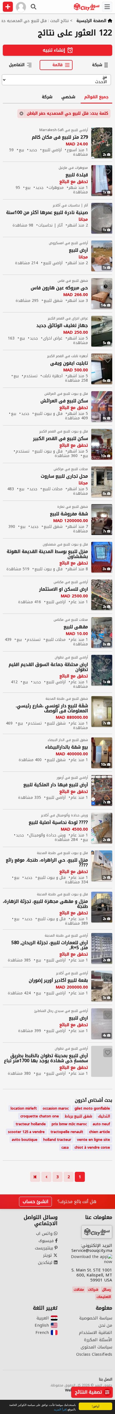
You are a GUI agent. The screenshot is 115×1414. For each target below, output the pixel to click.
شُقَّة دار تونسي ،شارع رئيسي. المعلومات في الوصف (52, 708)
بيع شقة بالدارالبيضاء (66, 747)
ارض (78, 1018)
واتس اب (45, 1233)
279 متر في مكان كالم (60, 137)
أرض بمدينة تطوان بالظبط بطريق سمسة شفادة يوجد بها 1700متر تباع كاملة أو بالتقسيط (46, 1058)
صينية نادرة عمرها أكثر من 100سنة (47, 212)
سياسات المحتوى (96, 1347)
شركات (93, 1289)
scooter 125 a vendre (26, 1132)
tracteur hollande (31, 1124)
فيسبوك (47, 1240)
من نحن (105, 1325)
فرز (105, 77)
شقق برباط (78, 1116)
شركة (47, 97)
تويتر (48, 1255)
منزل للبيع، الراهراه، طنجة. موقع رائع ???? (47, 863)
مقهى (76, 627)
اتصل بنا (105, 1379)
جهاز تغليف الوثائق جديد (62, 325)
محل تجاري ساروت (64, 476)
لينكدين (46, 1262)
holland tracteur (57, 1139)
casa (65, 1147)
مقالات (79, 1289)
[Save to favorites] (107, 134)
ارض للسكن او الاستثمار (63, 589)
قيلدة (77, 175)
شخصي (68, 97)
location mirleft (24, 1108)
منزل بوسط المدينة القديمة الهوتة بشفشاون (47, 554)
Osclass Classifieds (94, 1354)
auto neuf (101, 1124)
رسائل (106, 1289)
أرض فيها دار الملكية (55, 785)
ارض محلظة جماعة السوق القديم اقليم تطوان (48, 667)
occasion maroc (56, 1108)
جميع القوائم (96, 97)
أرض (78, 250)
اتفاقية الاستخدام (95, 1332)
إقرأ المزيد (60, 1409)
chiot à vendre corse (92, 1147)
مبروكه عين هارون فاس (59, 288)
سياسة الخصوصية (95, 1318)
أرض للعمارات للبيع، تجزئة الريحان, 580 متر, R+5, (49, 945)
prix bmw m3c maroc (69, 1124)
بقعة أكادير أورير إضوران (58, 980)
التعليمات (104, 1297)
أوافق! (95, 1406)
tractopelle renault (67, 1132)
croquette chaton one (39, 1116)
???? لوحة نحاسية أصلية (58, 822)
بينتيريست (44, 1248)
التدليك (104, 1116)
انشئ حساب (35, 1201)
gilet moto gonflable (92, 1108)
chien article (99, 1132)
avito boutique (24, 1139)
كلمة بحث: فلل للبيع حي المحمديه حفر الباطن (67, 113)
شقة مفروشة (69, 514)
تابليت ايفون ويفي (69, 363)
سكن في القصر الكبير (60, 438)
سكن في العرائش (64, 401)
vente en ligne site (93, 1139)
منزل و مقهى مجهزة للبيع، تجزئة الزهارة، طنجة (45, 904)
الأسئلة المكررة (98, 1339)
